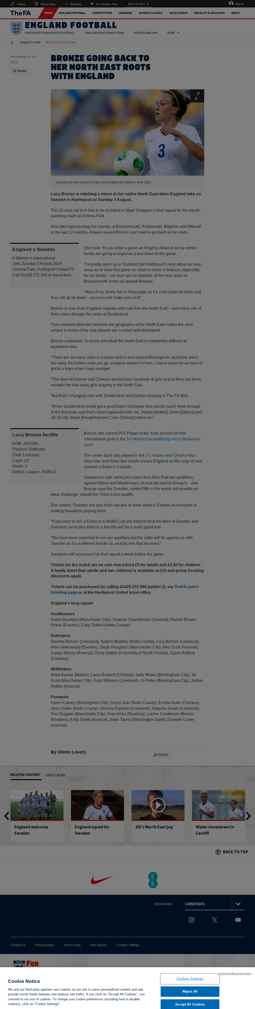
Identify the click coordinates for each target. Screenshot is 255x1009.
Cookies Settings (190, 979)
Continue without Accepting (234, 973)
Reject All (190, 991)
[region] (127, 988)
